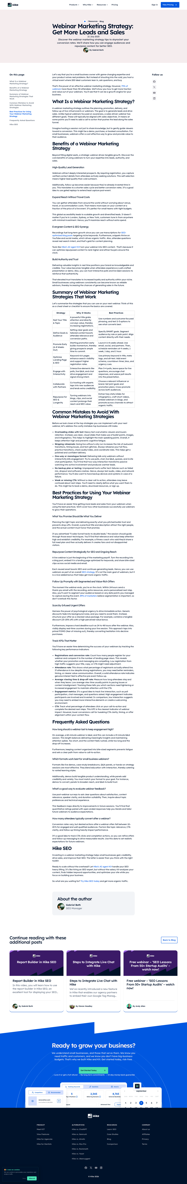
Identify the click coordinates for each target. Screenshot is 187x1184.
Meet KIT (41, 1129)
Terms (144, 1144)
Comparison (112, 1144)
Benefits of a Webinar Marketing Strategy (19, 89)
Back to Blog (169, 940)
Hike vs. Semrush (79, 1134)
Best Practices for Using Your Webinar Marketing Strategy (20, 113)
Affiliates (146, 1134)
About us (146, 1129)
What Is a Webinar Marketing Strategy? (19, 82)
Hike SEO (14, 124)
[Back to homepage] (13, 5)
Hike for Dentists (44, 1144)
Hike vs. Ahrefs (78, 1139)
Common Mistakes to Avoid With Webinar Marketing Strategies (22, 105)
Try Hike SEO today (90, 881)
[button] (74, 5)
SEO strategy (88, 572)
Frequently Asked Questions (22, 120)
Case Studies (112, 1134)
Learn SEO (111, 1129)
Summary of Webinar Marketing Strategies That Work (21, 96)
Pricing (115, 5)
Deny (24, 1178)
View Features (43, 1134)
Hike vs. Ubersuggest (81, 1159)
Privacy (145, 1139)
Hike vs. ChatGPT (79, 1129)
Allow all (32, 1178)
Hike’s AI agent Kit (71, 247)
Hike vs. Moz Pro (79, 1144)
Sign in (155, 5)
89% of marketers (88, 596)
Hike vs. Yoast (78, 1154)
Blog (102, 21)
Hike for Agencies (44, 1139)
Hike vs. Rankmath (80, 1149)
